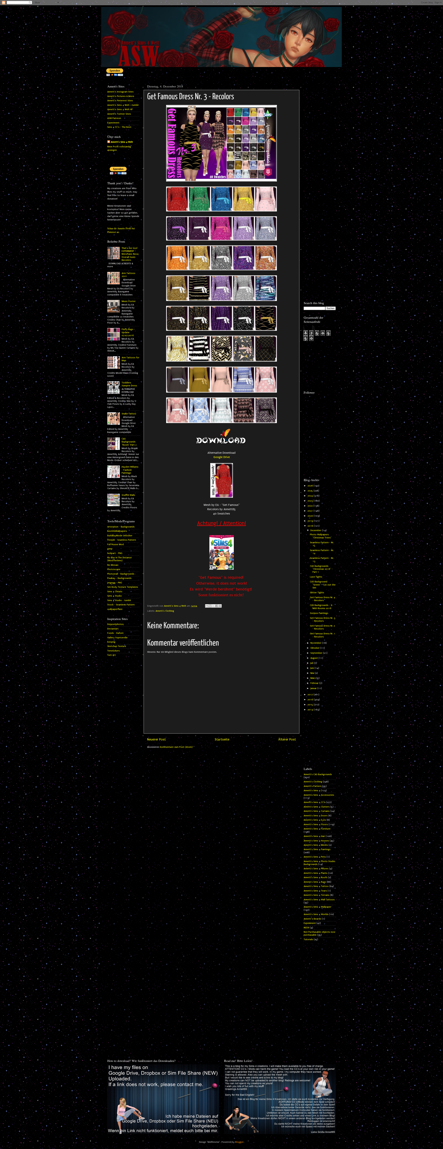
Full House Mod (115, 544)
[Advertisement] (320, 135)
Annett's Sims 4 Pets (315, 856)
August (314, 658)
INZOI (306, 927)
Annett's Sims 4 (312, 790)
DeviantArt (113, 628)
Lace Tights (316, 576)
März (313, 678)
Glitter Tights (317, 592)
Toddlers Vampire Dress (129, 384)
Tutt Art (111, 655)
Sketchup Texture (116, 646)
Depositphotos (115, 624)
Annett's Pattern (312, 786)
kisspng (111, 642)
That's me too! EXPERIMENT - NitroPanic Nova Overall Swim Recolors (130, 254)
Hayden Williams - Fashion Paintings (130, 469)
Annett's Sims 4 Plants (315, 873)
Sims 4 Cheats (114, 591)
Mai (312, 673)
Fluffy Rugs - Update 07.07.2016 (128, 332)
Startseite (222, 739)
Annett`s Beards (312, 918)
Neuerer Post (156, 739)
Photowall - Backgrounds (120, 574)
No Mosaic (113, 565)
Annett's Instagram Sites (120, 91)
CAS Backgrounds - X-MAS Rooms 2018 (321, 607)
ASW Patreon (114, 118)
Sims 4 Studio (114, 596)
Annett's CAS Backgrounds (318, 774)
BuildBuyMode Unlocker (119, 535)
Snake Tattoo (129, 413)
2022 (310, 505)
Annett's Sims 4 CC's (315, 802)
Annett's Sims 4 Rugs (315, 882)
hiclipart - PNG (114, 553)
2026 (311, 485)
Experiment (113, 122)
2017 (311, 694)
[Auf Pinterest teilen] (220, 606)
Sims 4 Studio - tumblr (119, 600)
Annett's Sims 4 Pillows (316, 868)
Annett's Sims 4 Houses (316, 840)
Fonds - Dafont (115, 633)
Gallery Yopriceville (117, 637)
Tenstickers (113, 650)
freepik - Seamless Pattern (121, 540)
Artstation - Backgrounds (121, 526)
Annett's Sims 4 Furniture (317, 828)
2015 (311, 704)
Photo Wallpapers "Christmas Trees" (321, 536)
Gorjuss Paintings (319, 613)
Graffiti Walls (128, 495)
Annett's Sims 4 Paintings (317, 849)
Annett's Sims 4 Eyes (315, 820)
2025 (311, 490)
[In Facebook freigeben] (216, 606)
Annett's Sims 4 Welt (122, 142)
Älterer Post (287, 739)
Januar (313, 688)
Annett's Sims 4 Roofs (315, 877)
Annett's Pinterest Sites (120, 100)
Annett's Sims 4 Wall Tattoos (319, 899)
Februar (314, 683)
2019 (311, 521)
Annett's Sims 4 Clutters (317, 806)
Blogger (239, 1142)
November (316, 643)
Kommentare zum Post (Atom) (176, 747)
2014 (311, 709)
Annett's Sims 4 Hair (314, 836)
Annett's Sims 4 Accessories (319, 795)
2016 (311, 699)
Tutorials (308, 939)
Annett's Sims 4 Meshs (316, 845)
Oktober (315, 648)
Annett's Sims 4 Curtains (317, 811)
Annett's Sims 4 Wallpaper (317, 907)
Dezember (316, 530)
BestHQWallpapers (117, 531)
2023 (311, 500)
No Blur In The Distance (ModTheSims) (119, 559)
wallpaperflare (115, 609)
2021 (311, 510)
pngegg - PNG (114, 582)
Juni (312, 668)
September (316, 653)
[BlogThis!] (210, 606)
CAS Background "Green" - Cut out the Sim (323, 584)
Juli (312, 663)
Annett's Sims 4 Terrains (316, 895)
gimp (109, 548)
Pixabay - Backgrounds (119, 578)
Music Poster (129, 301)
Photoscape (113, 569)
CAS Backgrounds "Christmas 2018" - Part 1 (321, 569)
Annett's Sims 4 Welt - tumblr (123, 105)
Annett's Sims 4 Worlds (316, 914)
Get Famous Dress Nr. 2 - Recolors (322, 627)
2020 (311, 515)
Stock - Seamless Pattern (121, 604)
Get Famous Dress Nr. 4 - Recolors (322, 599)
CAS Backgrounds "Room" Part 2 (129, 441)
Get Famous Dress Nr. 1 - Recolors (322, 635)
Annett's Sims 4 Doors (316, 815)
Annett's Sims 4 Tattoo (316, 886)
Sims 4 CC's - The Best (119, 127)
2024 (311, 495)
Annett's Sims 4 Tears (315, 890)
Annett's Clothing (165, 611)
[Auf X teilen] (213, 606)
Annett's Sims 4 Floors (316, 824)
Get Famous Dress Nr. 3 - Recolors (322, 619)
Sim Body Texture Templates (122, 587)
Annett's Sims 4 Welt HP (120, 109)
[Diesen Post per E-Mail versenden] (207, 606)
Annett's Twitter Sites (119, 114)
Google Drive (221, 457)
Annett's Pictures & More (120, 96)
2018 (311, 526)
